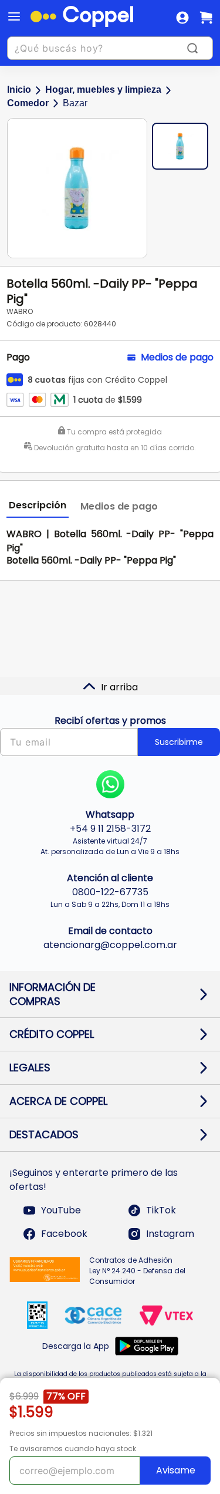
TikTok (161, 1210)
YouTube (61, 1210)
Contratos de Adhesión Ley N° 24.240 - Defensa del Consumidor (137, 1270)
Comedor (28, 103)
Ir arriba (119, 687)
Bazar (75, 103)
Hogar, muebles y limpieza (103, 90)
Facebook (64, 1233)
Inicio (19, 90)
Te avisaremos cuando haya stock (72, 1448)
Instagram (170, 1233)
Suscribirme (179, 742)
